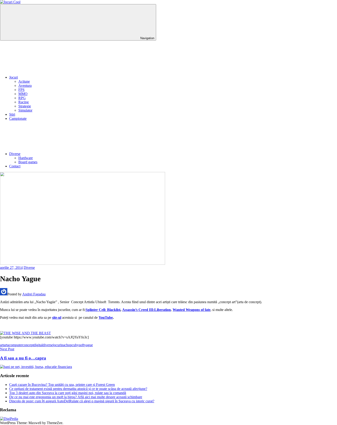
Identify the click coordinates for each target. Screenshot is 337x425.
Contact (14, 166)
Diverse (14, 154)
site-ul (56, 317)
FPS (21, 90)
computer (15, 345)
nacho (65, 345)
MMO (23, 94)
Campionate (18, 118)
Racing (23, 102)
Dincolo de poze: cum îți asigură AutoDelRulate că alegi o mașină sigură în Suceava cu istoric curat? (81, 401)
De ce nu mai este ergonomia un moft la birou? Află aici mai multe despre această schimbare (75, 397)
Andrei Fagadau (34, 294)
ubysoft (78, 345)
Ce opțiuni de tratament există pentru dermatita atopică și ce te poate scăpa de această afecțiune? (78, 389)
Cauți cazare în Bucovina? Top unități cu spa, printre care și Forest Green (62, 385)
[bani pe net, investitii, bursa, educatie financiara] (36, 367)
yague (88, 345)
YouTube (106, 317)
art (2, 345)
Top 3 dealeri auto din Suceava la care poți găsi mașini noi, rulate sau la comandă (67, 393)
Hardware (25, 158)
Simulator (25, 110)
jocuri (57, 345)
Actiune (24, 81)
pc (71, 345)
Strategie (24, 106)
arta (6, 345)
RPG (22, 98)
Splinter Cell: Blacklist (103, 310)
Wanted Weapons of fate (191, 310)
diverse (48, 345)
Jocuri (13, 77)
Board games (27, 162)
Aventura (25, 85)
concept (28, 345)
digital (38, 345)
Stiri (12, 114)
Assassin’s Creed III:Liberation (146, 310)
